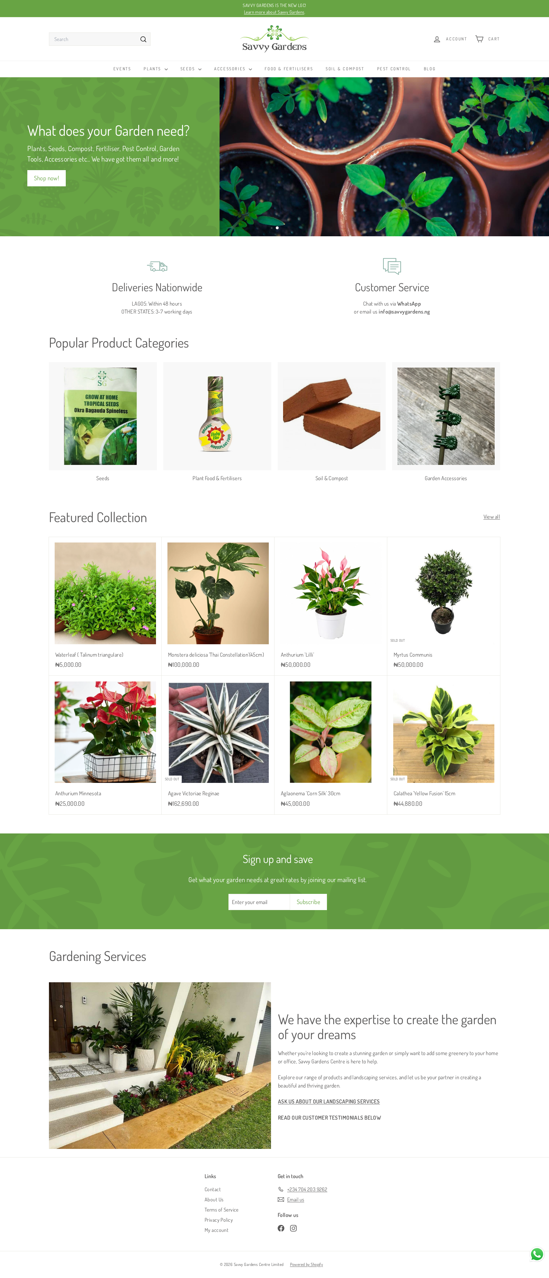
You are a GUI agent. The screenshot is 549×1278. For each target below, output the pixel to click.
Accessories (230, 68)
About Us (214, 1199)
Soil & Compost (345, 68)
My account (216, 1230)
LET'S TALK (376, 184)
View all (492, 516)
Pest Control (394, 68)
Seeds (188, 68)
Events (122, 68)
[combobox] (100, 39)
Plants (153, 68)
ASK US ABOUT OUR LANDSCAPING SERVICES (329, 1101)
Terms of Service (222, 1209)
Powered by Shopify (306, 1264)
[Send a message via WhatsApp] (537, 1254)
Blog (430, 68)
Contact (213, 1189)
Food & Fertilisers (289, 68)
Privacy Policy (219, 1220)
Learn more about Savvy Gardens (274, 12)
